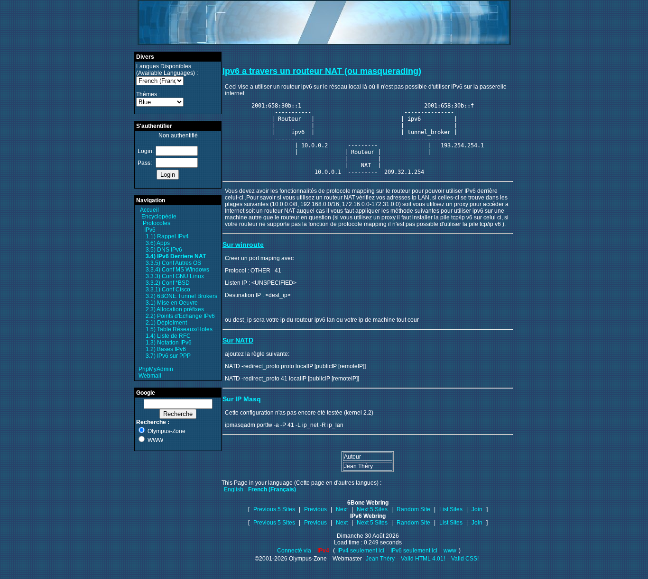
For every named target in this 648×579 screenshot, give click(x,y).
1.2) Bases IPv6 (166, 349)
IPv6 (150, 229)
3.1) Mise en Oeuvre (172, 302)
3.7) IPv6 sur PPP (168, 356)
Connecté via (295, 550)
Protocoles (156, 223)
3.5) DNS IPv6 (164, 249)
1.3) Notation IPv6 (169, 342)
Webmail (150, 375)
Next (342, 509)
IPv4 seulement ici (360, 550)
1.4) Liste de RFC (168, 336)
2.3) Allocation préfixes (175, 309)
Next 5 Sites (372, 509)
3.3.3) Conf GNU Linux (175, 276)
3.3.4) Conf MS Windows (177, 269)
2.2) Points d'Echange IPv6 (180, 316)
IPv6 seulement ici (413, 550)
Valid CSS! (465, 558)
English (233, 489)
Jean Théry (380, 558)
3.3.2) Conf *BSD (168, 283)
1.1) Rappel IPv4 (167, 236)
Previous (315, 509)
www (450, 550)
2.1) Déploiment (166, 322)
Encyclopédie (158, 216)
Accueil (149, 210)
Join (477, 509)
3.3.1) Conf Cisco (168, 289)
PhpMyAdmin (156, 369)
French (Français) (272, 489)
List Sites (451, 509)
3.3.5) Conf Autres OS (173, 263)
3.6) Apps (158, 243)
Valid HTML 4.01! (423, 558)
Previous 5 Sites (274, 509)
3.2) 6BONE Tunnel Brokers (181, 296)
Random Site (413, 509)
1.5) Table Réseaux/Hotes (179, 329)
